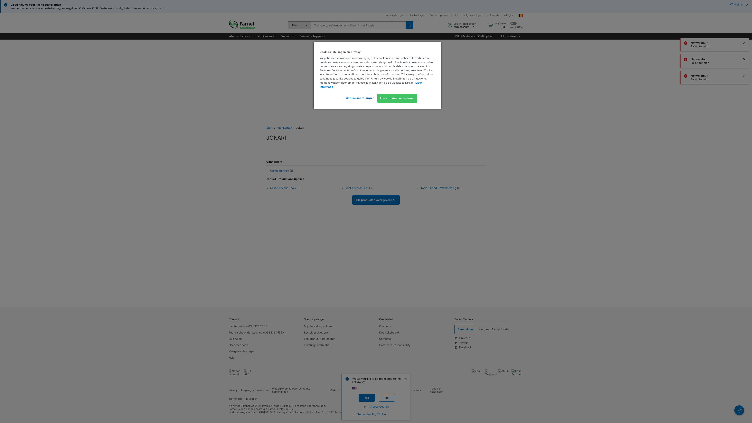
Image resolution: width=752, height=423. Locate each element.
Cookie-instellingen (360, 97)
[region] (377, 75)
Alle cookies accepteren (397, 98)
